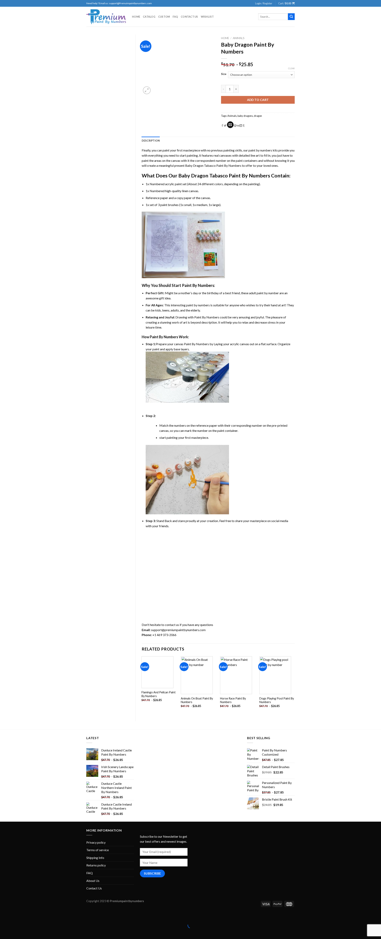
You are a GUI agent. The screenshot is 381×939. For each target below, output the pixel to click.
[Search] (291, 16)
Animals (238, 38)
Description (151, 140)
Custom (164, 16)
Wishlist (207, 16)
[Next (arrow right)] (15, 932)
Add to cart (258, 100)
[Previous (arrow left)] (4, 932)
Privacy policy (96, 842)
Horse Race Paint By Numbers (233, 700)
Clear (291, 68)
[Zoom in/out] (15, 915)
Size (223, 74)
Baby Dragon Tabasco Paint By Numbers (213, 165)
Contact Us (189, 16)
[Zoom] (147, 90)
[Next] (294, 685)
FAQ (175, 16)
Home (136, 16)
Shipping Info (95, 857)
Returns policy (96, 865)
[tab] (151, 141)
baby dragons (245, 115)
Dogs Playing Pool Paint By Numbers (276, 700)
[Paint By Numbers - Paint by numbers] (106, 16)
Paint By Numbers (198, 285)
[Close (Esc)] (4, 915)
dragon (258, 115)
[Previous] (142, 685)
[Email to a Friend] (230, 124)
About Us (92, 880)
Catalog (149, 16)
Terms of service (97, 850)
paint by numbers (260, 150)
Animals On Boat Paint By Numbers (197, 700)
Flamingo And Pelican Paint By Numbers (158, 694)
